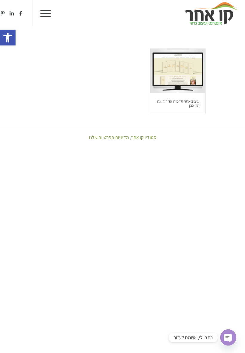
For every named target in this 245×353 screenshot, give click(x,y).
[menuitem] (47, 13)
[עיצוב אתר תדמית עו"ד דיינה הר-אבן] (177, 71)
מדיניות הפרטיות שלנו (109, 137)
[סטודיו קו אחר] (211, 13)
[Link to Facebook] (20, 13)
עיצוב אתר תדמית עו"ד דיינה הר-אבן (178, 103)
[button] (8, 37)
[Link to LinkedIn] (11, 13)
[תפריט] (47, 13)
